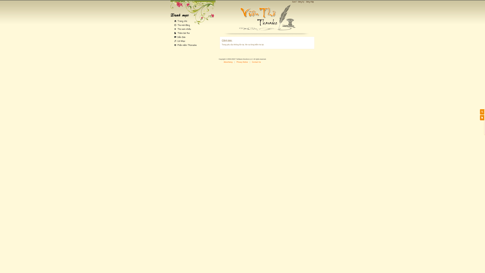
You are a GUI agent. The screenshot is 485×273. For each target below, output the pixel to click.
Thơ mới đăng (183, 25)
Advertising (228, 62)
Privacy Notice (242, 62)
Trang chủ (182, 21)
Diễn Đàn (181, 37)
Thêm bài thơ (183, 33)
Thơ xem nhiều (184, 29)
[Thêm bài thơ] (482, 117)
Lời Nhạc (181, 41)
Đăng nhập (310, 1)
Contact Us (256, 62)
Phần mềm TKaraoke (187, 45)
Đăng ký (301, 1)
